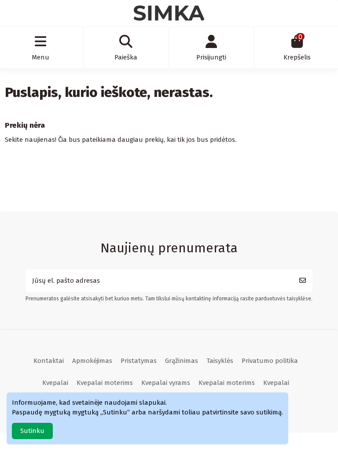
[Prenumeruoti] (302, 280)
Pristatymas (139, 361)
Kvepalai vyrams (165, 383)
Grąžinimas (181, 361)
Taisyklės (219, 361)
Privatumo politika (270, 361)
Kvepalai (55, 383)
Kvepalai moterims (105, 383)
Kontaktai (48, 361)
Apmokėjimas (92, 361)
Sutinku (32, 431)
